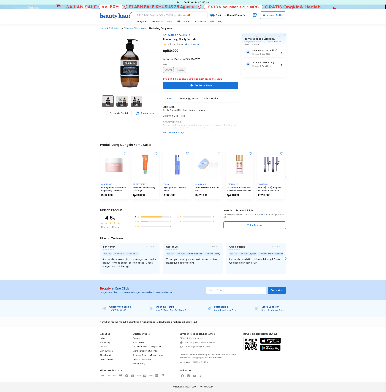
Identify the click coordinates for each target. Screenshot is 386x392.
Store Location (106, 355)
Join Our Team (107, 351)
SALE (211, 21)
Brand (170, 21)
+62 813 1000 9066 (117, 310)
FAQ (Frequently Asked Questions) (148, 346)
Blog (220, 21)
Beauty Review (106, 359)
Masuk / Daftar (275, 15)
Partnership (105, 342)
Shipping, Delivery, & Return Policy (148, 355)
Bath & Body (115, 28)
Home (103, 28)
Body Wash (141, 28)
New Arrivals (157, 21)
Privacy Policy (139, 363)
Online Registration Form (225, 310)
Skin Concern (184, 21)
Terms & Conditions (142, 359)
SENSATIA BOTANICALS (176, 35)
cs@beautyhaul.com (200, 346)
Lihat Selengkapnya (174, 132)
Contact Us (138, 338)
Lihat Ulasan (192, 44)
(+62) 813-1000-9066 (205, 342)
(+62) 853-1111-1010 (199, 362)
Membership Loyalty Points (145, 351)
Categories (141, 21)
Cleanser (128, 28)
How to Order (138, 342)
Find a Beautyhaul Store (272, 310)
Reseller (103, 346)
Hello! (102, 338)
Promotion (200, 21)
